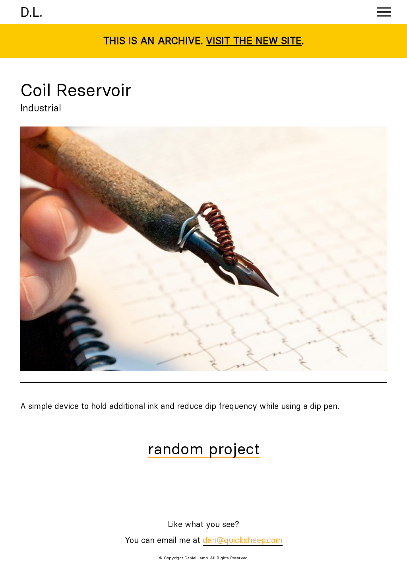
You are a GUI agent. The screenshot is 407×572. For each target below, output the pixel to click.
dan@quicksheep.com (243, 540)
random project (203, 449)
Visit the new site (254, 40)
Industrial (40, 108)
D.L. (31, 12)
